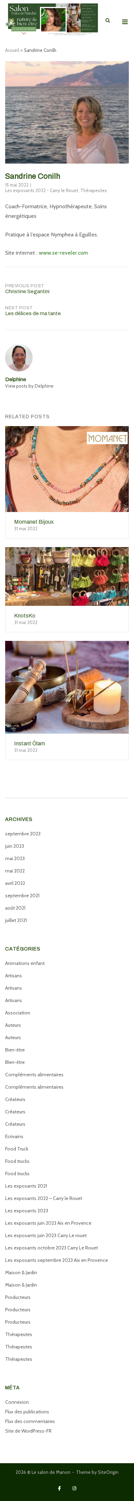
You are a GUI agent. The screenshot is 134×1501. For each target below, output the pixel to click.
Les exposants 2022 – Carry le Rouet (43, 1198)
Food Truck (16, 1149)
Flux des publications (27, 1412)
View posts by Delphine (29, 386)
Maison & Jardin (21, 1272)
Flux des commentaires (30, 1421)
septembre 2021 (22, 895)
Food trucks (17, 1161)
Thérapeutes (93, 190)
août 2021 (15, 908)
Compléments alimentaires (34, 1074)
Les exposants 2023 (26, 1211)
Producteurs (18, 1297)
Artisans (13, 975)
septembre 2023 (23, 834)
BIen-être (15, 1062)
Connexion (17, 1402)
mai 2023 (15, 858)
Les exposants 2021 (26, 1186)
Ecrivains (14, 1136)
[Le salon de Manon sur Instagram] (74, 1488)
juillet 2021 (16, 920)
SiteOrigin (108, 1472)
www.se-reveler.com (63, 252)
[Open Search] (108, 21)
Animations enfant (25, 963)
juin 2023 (14, 846)
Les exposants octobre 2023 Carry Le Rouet (51, 1248)
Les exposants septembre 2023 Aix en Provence (56, 1260)
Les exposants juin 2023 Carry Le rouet (46, 1235)
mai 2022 (15, 871)
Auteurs (13, 1025)
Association (17, 1013)
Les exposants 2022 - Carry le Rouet (41, 190)
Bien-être (15, 1050)
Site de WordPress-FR (28, 1431)
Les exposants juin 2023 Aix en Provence (48, 1223)
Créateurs (15, 1099)
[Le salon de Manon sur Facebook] (59, 1488)
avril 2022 (15, 883)
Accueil (12, 50)
